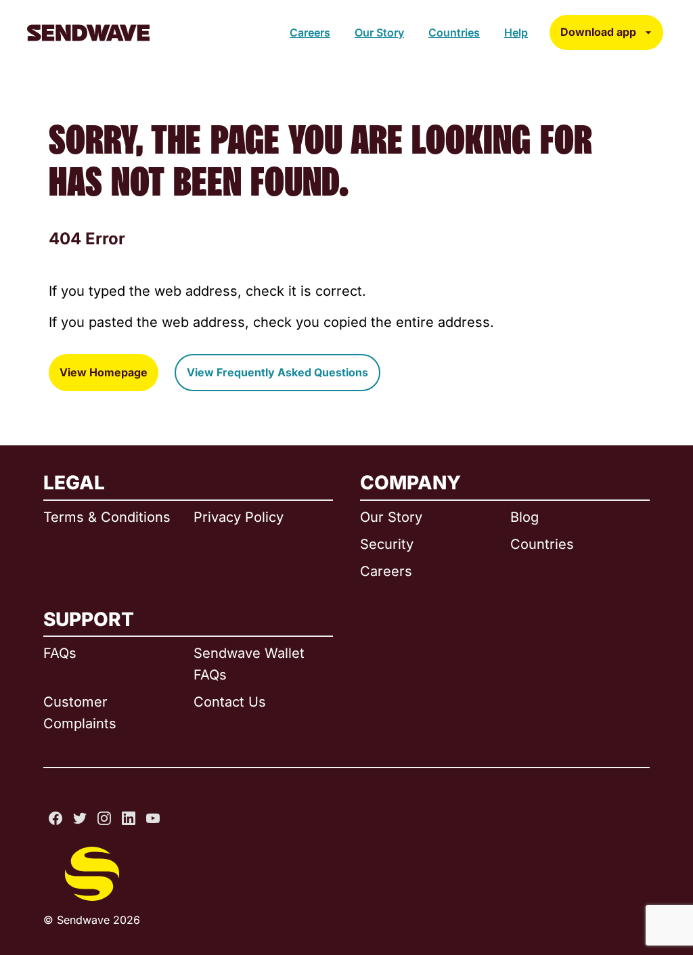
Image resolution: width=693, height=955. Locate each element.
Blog (524, 517)
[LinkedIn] (128, 818)
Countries (454, 32)
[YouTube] (153, 818)
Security (386, 544)
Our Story (379, 32)
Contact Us (230, 702)
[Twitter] (80, 818)
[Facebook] (55, 818)
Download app (598, 32)
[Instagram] (104, 818)
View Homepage (104, 372)
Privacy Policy (239, 517)
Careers (310, 32)
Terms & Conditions (107, 517)
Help (516, 32)
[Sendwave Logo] (88, 32)
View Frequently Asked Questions (277, 372)
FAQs (59, 653)
